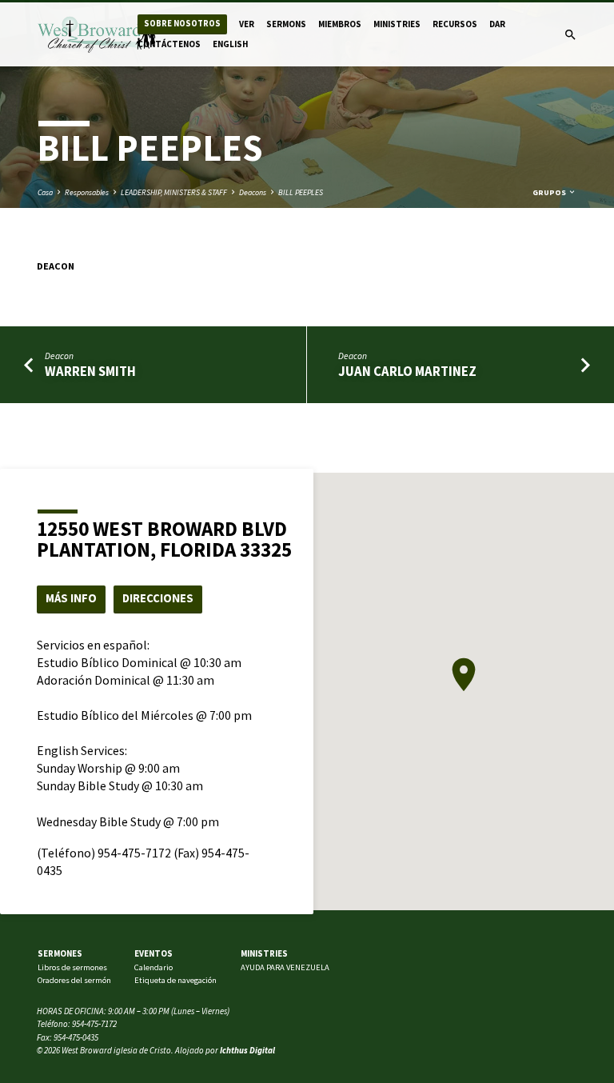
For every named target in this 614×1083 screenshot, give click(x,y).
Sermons (286, 24)
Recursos (455, 24)
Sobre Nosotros (182, 23)
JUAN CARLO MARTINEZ (407, 371)
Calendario (153, 967)
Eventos (153, 953)
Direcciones (157, 598)
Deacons (252, 192)
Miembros (339, 24)
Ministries (397, 24)
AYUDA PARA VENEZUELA (285, 967)
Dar (497, 24)
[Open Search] (570, 35)
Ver (246, 24)
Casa (45, 192)
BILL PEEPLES (300, 192)
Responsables (87, 192)
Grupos (550, 192)
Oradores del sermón (74, 980)
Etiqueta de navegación (175, 980)
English (230, 44)
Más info (71, 598)
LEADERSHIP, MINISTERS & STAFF (174, 192)
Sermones (60, 953)
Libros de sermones (72, 967)
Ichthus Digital (247, 1050)
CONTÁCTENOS (169, 44)
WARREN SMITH (90, 371)
